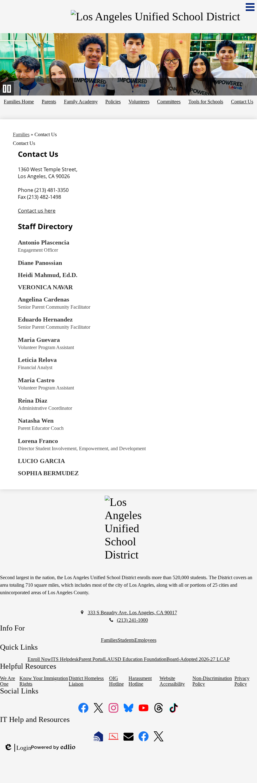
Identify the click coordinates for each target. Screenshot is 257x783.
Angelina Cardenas (43, 299)
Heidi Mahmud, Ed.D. (47, 274)
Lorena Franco (38, 440)
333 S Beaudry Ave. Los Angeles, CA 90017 (132, 612)
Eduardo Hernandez (45, 319)
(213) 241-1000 (132, 620)
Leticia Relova (37, 359)
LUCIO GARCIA (41, 460)
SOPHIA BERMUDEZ (48, 473)
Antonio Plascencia (43, 242)
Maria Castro (36, 380)
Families (21, 134)
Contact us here (36, 210)
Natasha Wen (36, 420)
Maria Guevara (39, 339)
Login (17, 748)
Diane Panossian (40, 262)
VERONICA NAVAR (45, 287)
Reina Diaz (32, 400)
